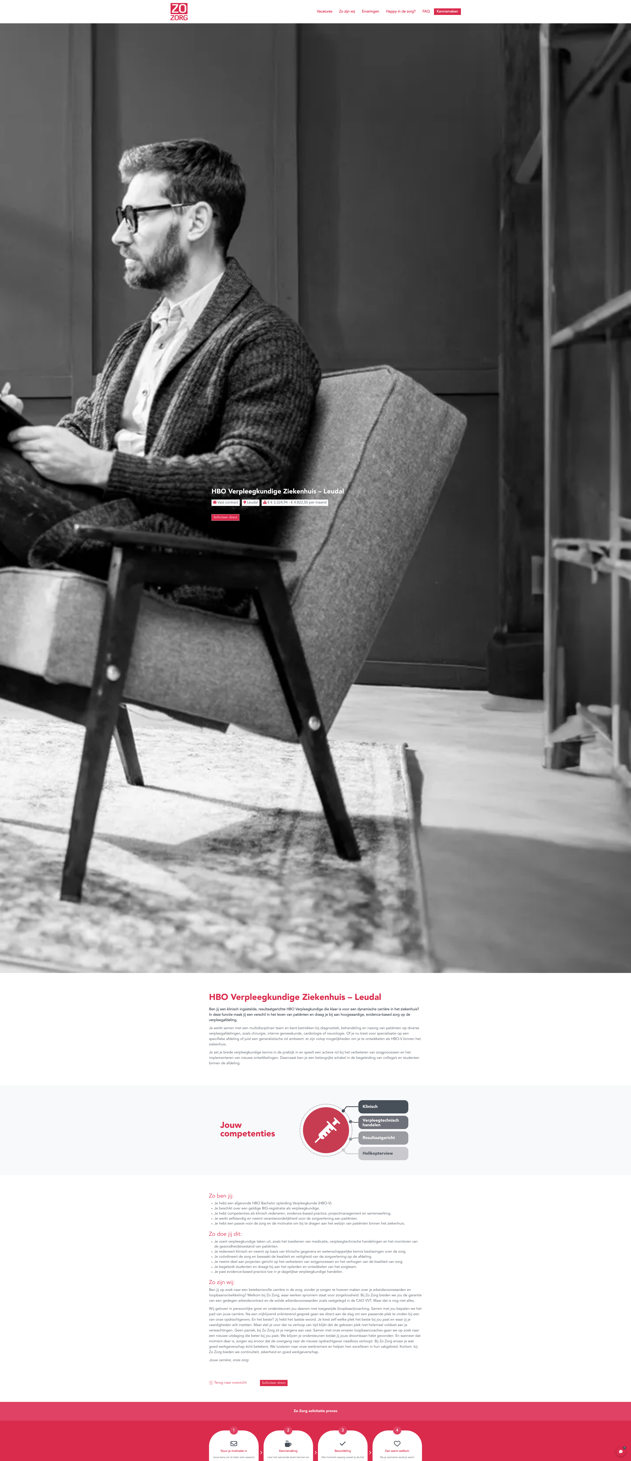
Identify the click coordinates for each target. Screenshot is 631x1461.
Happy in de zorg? (401, 11)
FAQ (426, 11)
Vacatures (324, 11)
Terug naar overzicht (230, 1383)
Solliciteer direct (225, 517)
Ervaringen (370, 11)
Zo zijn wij (347, 11)
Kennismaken (447, 11)
